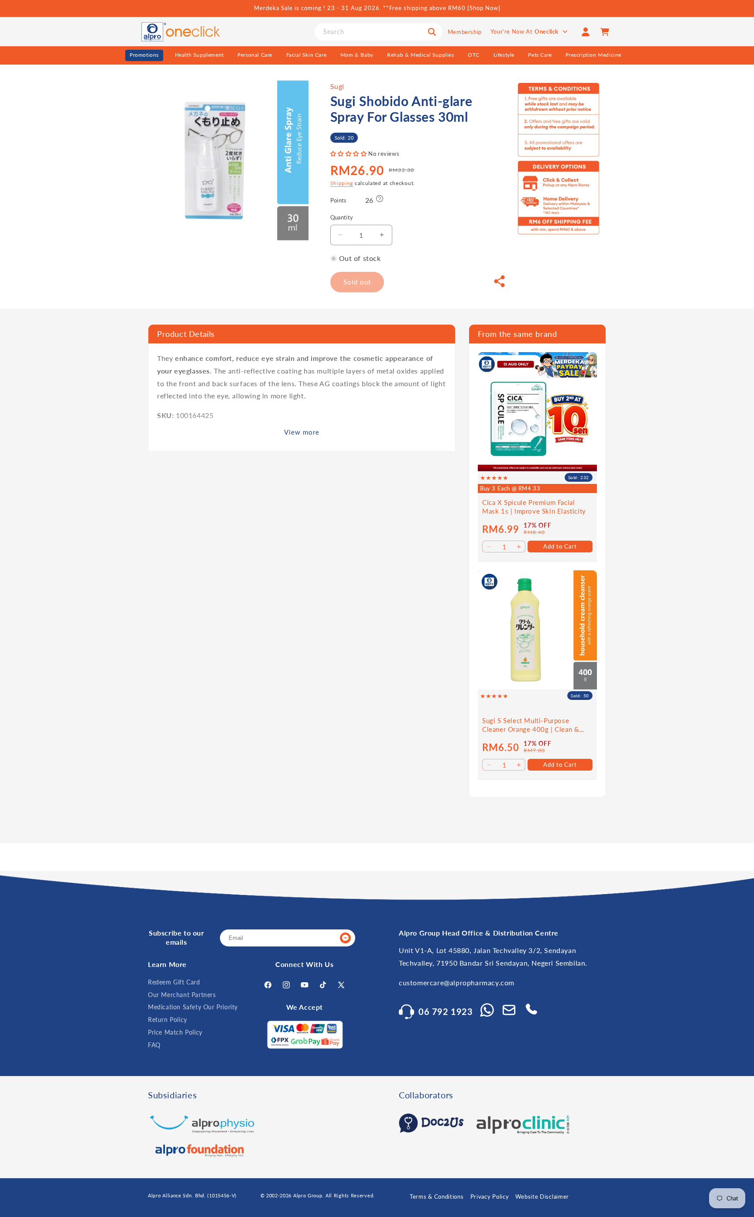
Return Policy (167, 1019)
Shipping (341, 183)
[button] (349, 153)
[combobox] (378, 32)
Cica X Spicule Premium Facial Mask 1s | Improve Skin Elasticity (534, 506)
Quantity (341, 217)
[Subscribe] (345, 937)
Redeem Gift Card (174, 982)
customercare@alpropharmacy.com (456, 982)
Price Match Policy (175, 1032)
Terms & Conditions (437, 1196)
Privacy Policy (489, 1196)
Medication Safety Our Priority (193, 1007)
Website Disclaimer (542, 1196)
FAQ (154, 1045)
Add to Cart (560, 546)
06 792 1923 (445, 1011)
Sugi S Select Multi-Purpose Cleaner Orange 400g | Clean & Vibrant (530, 725)
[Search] (432, 32)
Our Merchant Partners (182, 994)
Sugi (337, 86)
